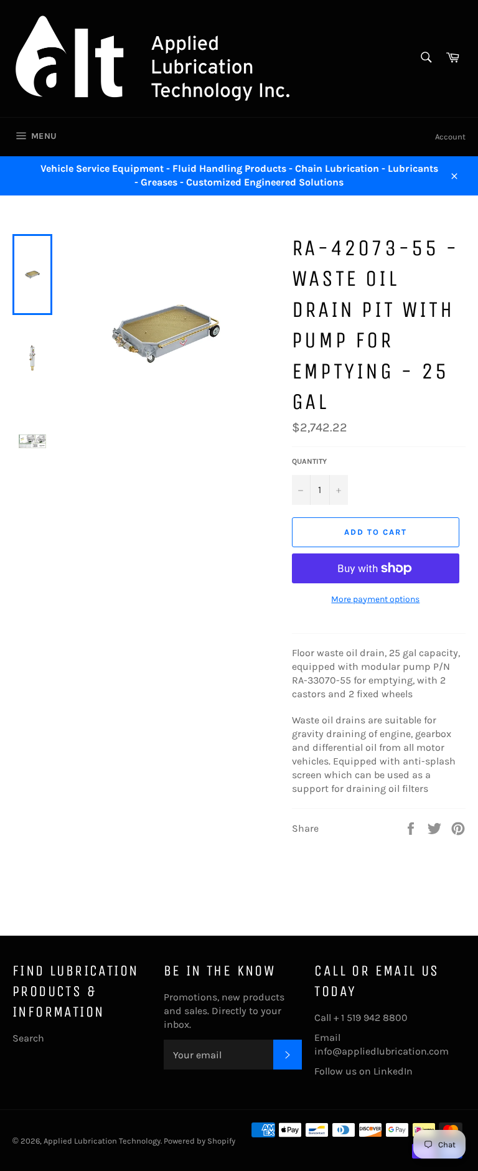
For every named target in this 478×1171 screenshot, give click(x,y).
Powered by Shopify (199, 1140)
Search (28, 1038)
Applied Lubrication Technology (102, 1140)
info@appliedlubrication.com (381, 1051)
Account (450, 136)
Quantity (309, 461)
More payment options (375, 599)
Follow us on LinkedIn (363, 1071)
